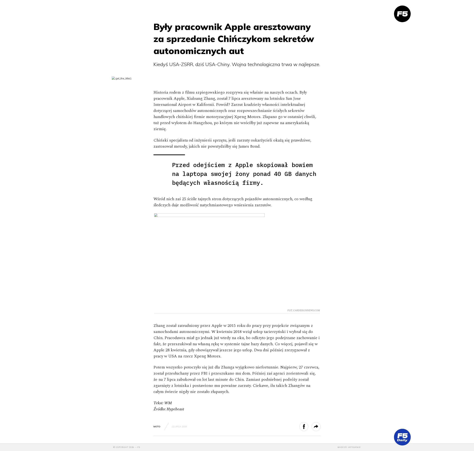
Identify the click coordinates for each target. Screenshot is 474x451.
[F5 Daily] (402, 437)
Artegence (354, 447)
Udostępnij (320, 426)
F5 (138, 447)
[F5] (402, 14)
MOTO (156, 426)
